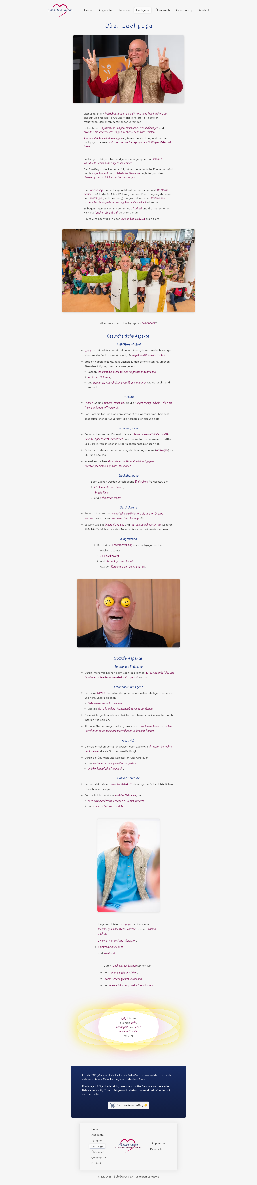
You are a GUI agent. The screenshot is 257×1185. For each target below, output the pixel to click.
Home (88, 10)
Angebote (105, 10)
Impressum (159, 1143)
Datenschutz (158, 1149)
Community (184, 10)
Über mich (163, 10)
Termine (124, 10)
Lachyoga (142, 10)
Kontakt (204, 10)
